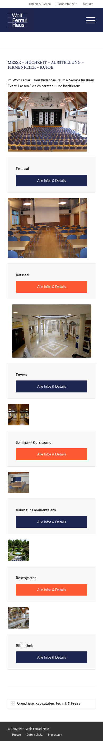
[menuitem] (88, 20)
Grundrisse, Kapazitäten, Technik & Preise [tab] (49, 703)
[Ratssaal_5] (47, 228)
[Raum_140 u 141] (18, 414)
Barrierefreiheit (67, 4)
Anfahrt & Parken (40, 4)
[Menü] (88, 20)
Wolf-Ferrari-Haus (37, 728)
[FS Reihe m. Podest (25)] (47, 122)
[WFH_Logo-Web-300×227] (43, 20)
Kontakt (87, 4)
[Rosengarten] (18, 550)
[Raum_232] (18, 482)
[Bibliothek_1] (18, 618)
